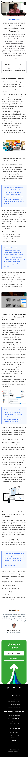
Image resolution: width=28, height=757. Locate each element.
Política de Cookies (14, 721)
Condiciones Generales (14, 715)
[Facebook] (7, 687)
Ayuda (14, 740)
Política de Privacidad (14, 718)
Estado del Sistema (14, 735)
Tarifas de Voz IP (14, 723)
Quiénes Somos (14, 732)
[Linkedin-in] (14, 687)
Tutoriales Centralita (14, 704)
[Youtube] (20, 687)
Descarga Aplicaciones (14, 701)
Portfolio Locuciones (14, 707)
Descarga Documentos (14, 699)
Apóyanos (14, 737)
